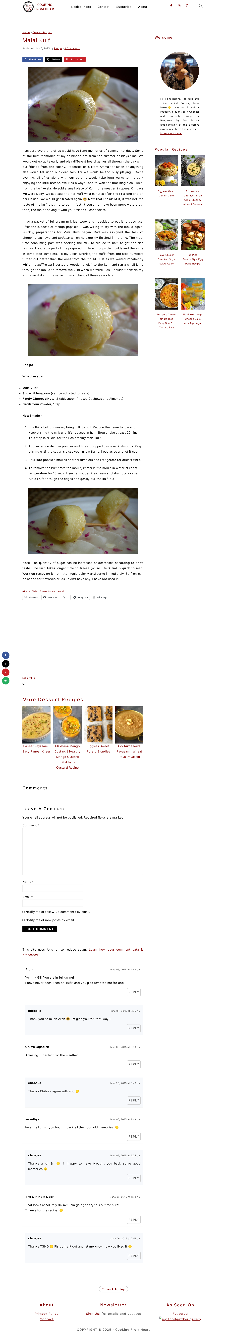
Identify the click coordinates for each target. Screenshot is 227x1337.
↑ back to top (113, 1289)
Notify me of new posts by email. (50, 920)
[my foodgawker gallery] (180, 1319)
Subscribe (124, 6)
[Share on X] (5, 664)
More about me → (171, 133)
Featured (180, 1313)
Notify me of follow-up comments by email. (58, 912)
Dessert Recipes (42, 32)
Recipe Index (81, 6)
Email (27, 897)
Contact (104, 6)
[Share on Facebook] (5, 655)
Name (28, 881)
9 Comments (72, 48)
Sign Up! (93, 1313)
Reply (133, 992)
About (142, 6)
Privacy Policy (47, 1313)
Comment (31, 825)
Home (26, 32)
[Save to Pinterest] (5, 672)
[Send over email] (5, 680)
